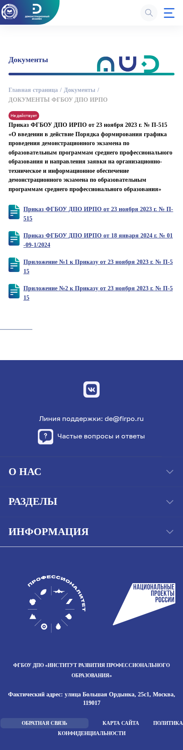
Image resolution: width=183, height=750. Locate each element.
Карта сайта (121, 723)
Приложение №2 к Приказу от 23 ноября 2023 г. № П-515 (98, 293)
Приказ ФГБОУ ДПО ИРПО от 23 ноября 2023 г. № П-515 (98, 214)
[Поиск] (148, 12)
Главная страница (33, 90)
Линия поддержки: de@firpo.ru (91, 419)
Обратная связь (44, 723)
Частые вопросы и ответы (101, 436)
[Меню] (169, 13)
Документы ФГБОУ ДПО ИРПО (58, 100)
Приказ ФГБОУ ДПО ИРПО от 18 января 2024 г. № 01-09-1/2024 (98, 240)
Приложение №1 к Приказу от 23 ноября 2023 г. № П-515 (98, 267)
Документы (79, 90)
